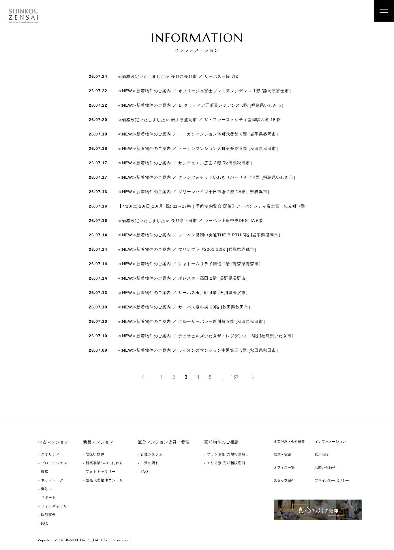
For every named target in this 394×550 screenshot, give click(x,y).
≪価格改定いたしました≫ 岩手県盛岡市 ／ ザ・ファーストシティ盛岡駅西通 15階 (199, 119)
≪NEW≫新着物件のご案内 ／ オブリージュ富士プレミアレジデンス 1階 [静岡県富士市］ (205, 90)
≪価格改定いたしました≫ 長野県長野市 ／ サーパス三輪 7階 (178, 76)
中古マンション (53, 442)
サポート (48, 498)
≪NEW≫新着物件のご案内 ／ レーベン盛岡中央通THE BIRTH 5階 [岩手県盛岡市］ (200, 235)
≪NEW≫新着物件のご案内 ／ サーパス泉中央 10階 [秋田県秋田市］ (185, 307)
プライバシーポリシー (332, 481)
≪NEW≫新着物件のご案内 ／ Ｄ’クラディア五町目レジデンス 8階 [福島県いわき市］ (202, 105)
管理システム (151, 454)
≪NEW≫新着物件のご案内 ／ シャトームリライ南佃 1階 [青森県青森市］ (190, 263)
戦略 (44, 472)
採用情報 (322, 455)
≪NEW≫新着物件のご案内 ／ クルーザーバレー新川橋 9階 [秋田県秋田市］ (192, 321)
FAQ (45, 523)
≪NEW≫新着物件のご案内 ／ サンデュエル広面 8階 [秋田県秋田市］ (186, 163)
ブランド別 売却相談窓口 (228, 454)
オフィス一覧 (284, 468)
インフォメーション (330, 442)
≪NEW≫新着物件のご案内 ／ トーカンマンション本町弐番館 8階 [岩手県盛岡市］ (199, 134)
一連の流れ (149, 463)
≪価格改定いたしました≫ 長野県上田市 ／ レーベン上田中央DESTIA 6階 (190, 220)
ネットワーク (52, 480)
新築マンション (98, 442)
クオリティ (50, 454)
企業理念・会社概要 (289, 442)
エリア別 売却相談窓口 (226, 463)
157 (235, 377)
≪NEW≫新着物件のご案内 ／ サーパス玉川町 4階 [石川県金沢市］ (184, 292)
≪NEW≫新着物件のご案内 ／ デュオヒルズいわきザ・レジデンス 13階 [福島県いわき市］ (207, 336)
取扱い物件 (95, 454)
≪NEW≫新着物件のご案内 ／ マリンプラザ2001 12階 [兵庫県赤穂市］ (188, 249)
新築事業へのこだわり (104, 463)
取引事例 (48, 515)
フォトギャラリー (56, 506)
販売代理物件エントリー (106, 480)
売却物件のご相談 (221, 442)
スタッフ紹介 (284, 481)
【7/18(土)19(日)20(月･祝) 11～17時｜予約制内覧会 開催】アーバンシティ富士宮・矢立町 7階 (211, 206)
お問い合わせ (325, 468)
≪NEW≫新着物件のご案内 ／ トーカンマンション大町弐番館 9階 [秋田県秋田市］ (199, 148)
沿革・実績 (282, 455)
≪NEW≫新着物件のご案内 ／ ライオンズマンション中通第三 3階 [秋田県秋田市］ (199, 350)
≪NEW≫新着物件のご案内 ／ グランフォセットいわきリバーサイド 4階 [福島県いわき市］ (208, 177)
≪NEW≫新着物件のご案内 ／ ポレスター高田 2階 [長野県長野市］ (184, 278)
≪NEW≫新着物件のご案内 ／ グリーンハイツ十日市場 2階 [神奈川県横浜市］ (195, 191)
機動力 (46, 489)
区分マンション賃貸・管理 (164, 442)
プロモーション (54, 463)
